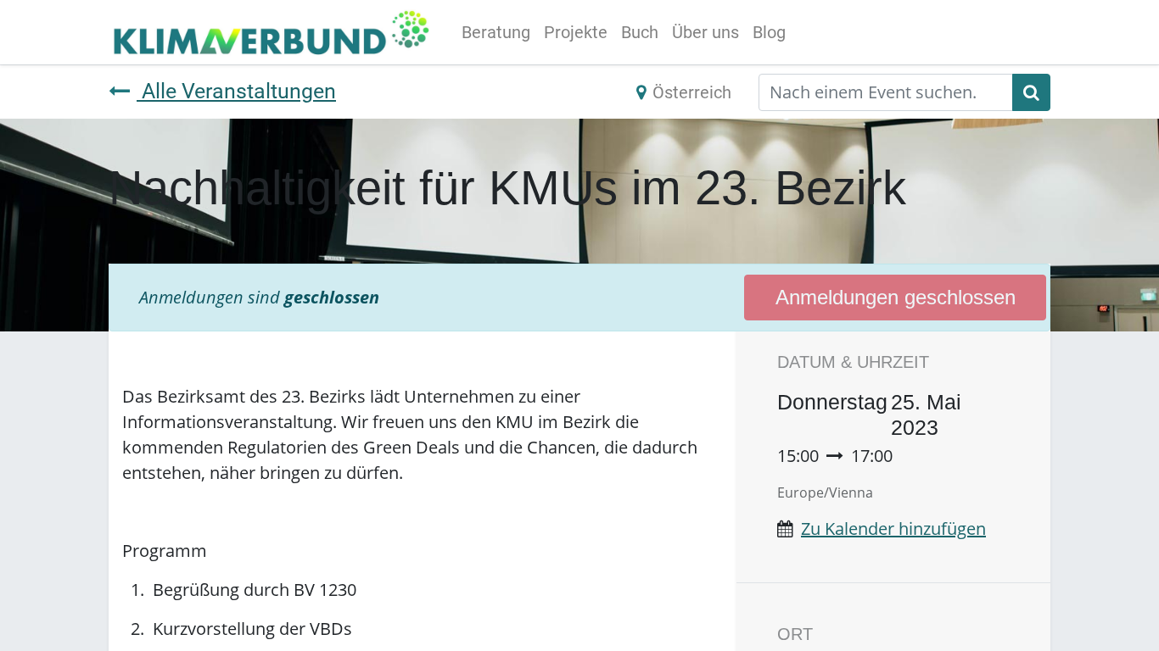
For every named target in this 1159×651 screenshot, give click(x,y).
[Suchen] (1031, 92)
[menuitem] (496, 32)
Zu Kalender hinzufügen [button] (893, 528)
